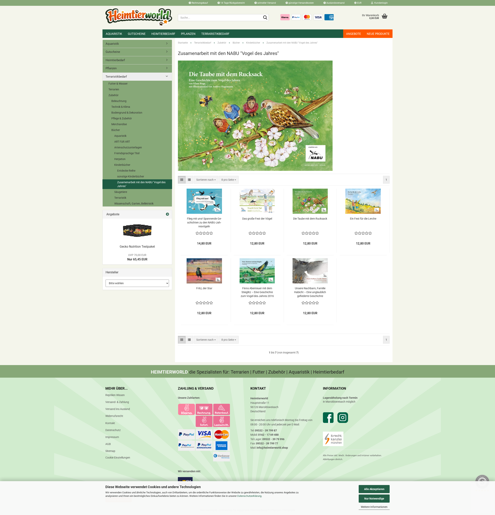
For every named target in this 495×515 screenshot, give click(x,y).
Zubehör (113, 95)
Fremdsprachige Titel (126, 153)
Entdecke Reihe (126, 170)
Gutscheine (137, 34)
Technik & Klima (120, 106)
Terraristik (120, 197)
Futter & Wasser (118, 83)
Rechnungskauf (199, 3)
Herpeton (119, 159)
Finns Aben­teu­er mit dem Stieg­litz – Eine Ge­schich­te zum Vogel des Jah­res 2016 (257, 292)
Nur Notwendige (374, 498)
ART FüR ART (122, 141)
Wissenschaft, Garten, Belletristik (134, 203)
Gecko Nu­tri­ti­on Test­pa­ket (137, 246)
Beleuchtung (118, 101)
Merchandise (119, 124)
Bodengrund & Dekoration (126, 112)
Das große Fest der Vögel (257, 218)
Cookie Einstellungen (117, 457)
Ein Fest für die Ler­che (363, 218)
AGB (108, 444)
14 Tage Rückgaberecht (232, 3)
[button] (357, 3)
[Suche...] (265, 17)
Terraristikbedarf (215, 34)
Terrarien (113, 89)
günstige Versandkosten (301, 3)
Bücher (115, 130)
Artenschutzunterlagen (128, 147)
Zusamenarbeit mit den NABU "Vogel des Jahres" (141, 184)
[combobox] (206, 180)
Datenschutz (113, 430)
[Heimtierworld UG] (138, 17)
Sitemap (110, 451)
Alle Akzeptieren (374, 489)
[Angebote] (167, 214)
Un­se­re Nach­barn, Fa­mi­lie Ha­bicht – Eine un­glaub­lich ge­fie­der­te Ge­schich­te (310, 292)
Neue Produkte (378, 34)
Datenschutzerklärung (249, 495)
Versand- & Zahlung (117, 402)
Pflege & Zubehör (121, 118)
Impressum (112, 437)
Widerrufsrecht (114, 415)
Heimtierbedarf (163, 34)
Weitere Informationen (374, 506)
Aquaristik (114, 34)
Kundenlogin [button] (380, 3)
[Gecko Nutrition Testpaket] (137, 231)
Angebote (353, 34)
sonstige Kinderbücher (130, 176)
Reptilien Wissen (115, 395)
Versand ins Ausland (117, 409)
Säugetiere (120, 191)
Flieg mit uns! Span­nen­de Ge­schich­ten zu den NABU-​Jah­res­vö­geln (204, 222)
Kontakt (110, 423)
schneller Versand (266, 3)
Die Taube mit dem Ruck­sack (310, 218)
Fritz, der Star (204, 288)
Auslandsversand (335, 3)
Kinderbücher (122, 164)
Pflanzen (188, 34)
